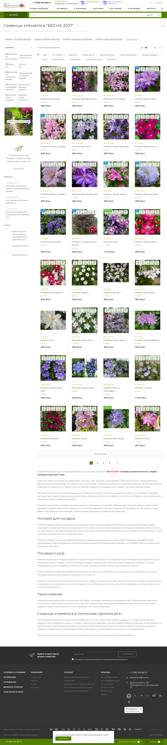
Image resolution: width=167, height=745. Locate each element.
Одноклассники (147, 695)
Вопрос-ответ (106, 691)
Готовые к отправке (14, 672)
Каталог (68, 672)
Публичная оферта (156, 735)
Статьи (7, 225)
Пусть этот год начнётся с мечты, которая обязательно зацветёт (17, 188)
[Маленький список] (142, 48)
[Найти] (158, 15)
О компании (36, 677)
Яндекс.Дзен (129, 702)
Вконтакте (135, 695)
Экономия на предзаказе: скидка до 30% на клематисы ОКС (18, 214)
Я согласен (63, 738)
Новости (8, 177)
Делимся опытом (13, 687)
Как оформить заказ (109, 677)
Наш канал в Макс (14, 692)
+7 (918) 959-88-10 (41, 2)
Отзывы (34, 684)
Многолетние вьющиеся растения (78, 687)
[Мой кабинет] (162, 9)
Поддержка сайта (156, 729)
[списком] (158, 48)
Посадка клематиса (20, 246)
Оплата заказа (107, 684)
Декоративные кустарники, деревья (79, 684)
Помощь (105, 672)
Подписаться (18, 169)
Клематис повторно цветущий (46, 39)
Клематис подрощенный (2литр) (109, 39)
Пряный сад (69, 681)
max (129, 695)
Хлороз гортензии (19, 255)
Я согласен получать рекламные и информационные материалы (101, 659)
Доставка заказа (108, 687)
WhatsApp (160, 695)
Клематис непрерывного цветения (77, 39)
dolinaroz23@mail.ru (139, 677)
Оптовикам (10, 682)
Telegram (141, 695)
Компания (36, 672)
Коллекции (10, 677)
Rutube (154, 695)
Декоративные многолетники (76, 677)
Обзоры (104, 694)
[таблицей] (162, 48)
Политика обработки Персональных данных (21, 735)
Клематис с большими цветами (18, 39)
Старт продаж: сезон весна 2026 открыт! (17, 201)
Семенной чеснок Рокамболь (76, 691)
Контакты (35, 687)
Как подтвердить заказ (110, 681)
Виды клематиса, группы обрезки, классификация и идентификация (19, 235)
